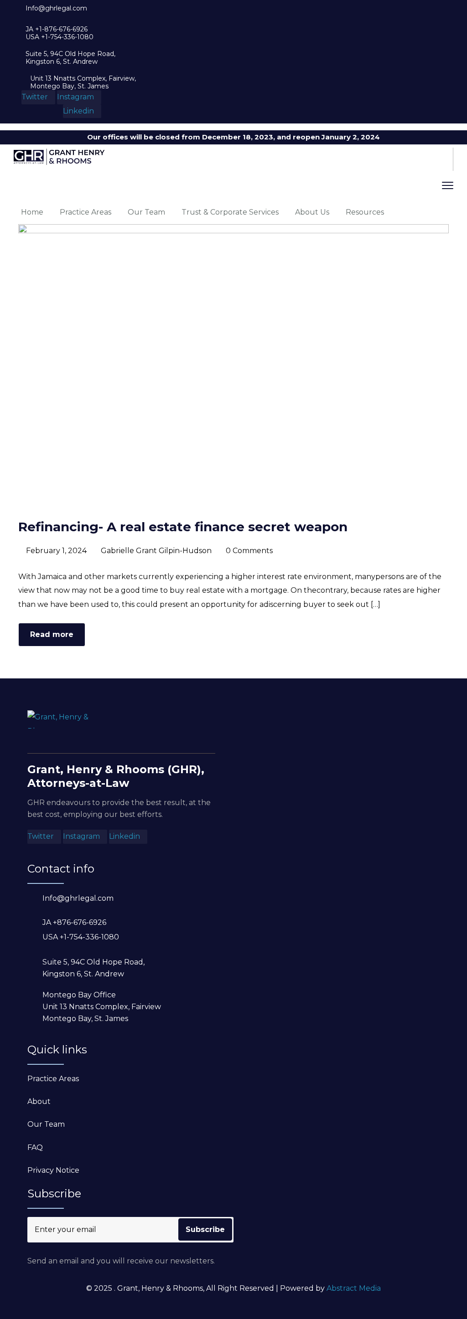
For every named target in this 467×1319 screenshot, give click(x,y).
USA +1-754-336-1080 (59, 37)
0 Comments (249, 550)
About (39, 1101)
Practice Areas (85, 212)
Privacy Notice (53, 1170)
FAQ (35, 1147)
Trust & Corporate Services (230, 212)
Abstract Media (354, 1288)
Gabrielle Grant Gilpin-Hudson (156, 550)
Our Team (146, 212)
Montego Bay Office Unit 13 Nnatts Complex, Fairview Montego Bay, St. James (101, 1007)
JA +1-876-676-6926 (57, 29)
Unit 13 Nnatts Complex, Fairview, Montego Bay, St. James (83, 82)
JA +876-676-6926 (74, 922)
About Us (312, 212)
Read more (51, 634)
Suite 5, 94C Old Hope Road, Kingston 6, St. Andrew (70, 58)
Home (32, 212)
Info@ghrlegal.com (56, 8)
